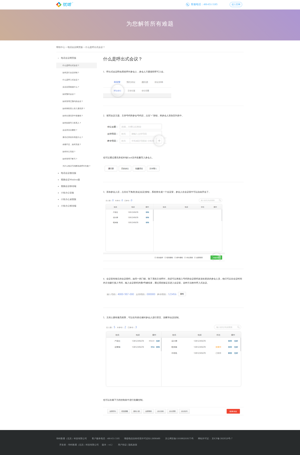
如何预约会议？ (69, 94)
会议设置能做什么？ (70, 87)
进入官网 (236, 4)
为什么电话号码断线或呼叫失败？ (76, 166)
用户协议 (122, 445)
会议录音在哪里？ (70, 130)
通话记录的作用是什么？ (72, 137)
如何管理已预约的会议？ (72, 101)
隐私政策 (132, 445)
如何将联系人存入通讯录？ (73, 108)
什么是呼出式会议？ (70, 65)
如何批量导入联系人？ (71, 123)
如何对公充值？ (69, 152)
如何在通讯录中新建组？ (72, 116)
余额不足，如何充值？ (71, 144)
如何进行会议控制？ (70, 73)
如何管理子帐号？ (70, 159)
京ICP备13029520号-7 (222, 438)
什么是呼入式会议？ (70, 80)
